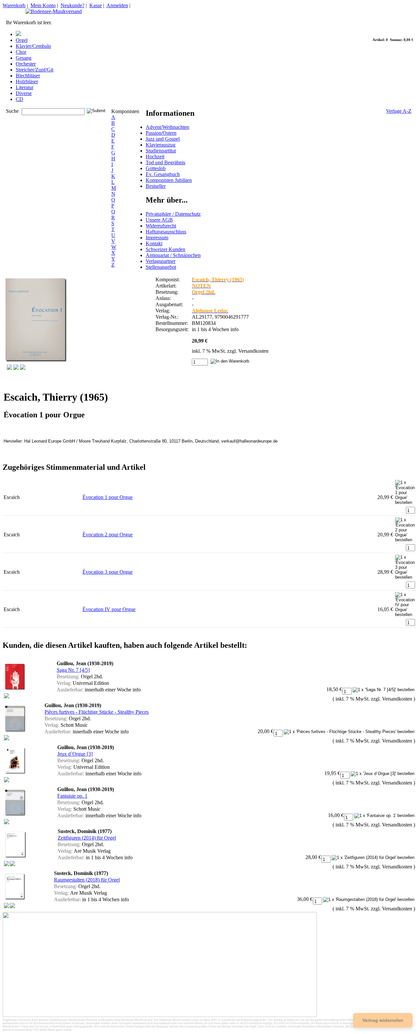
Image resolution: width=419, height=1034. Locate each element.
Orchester (26, 64)
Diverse (24, 93)
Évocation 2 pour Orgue (107, 534)
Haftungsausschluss (166, 231)
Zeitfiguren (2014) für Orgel (87, 838)
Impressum (157, 237)
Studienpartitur (161, 150)
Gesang (23, 58)
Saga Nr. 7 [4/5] (73, 670)
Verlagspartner (160, 261)
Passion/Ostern (161, 133)
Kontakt (154, 243)
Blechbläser (28, 75)
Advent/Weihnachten (167, 127)
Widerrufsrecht (161, 226)
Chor (21, 52)
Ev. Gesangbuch (163, 174)
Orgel (21, 40)
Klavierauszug (160, 145)
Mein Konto (43, 5)
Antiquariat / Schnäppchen (173, 255)
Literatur (24, 87)
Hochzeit (155, 156)
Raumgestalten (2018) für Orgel (87, 880)
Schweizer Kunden (165, 249)
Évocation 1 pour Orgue (107, 497)
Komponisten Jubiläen (169, 180)
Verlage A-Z (398, 111)
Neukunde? (72, 5)
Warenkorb (14, 5)
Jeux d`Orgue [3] (75, 754)
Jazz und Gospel (163, 139)
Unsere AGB (159, 220)
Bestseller (156, 186)
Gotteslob (156, 168)
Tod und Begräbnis (165, 162)
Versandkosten (253, 351)
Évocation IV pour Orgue (109, 609)
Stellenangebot (161, 267)
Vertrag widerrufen (382, 1020)
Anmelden (117, 5)
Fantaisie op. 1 (72, 796)
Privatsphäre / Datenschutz (173, 214)
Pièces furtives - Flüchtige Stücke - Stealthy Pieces (97, 712)
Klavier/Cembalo (33, 46)
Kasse (95, 5)
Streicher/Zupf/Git (34, 69)
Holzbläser (27, 81)
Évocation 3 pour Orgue (107, 572)
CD (19, 99)
